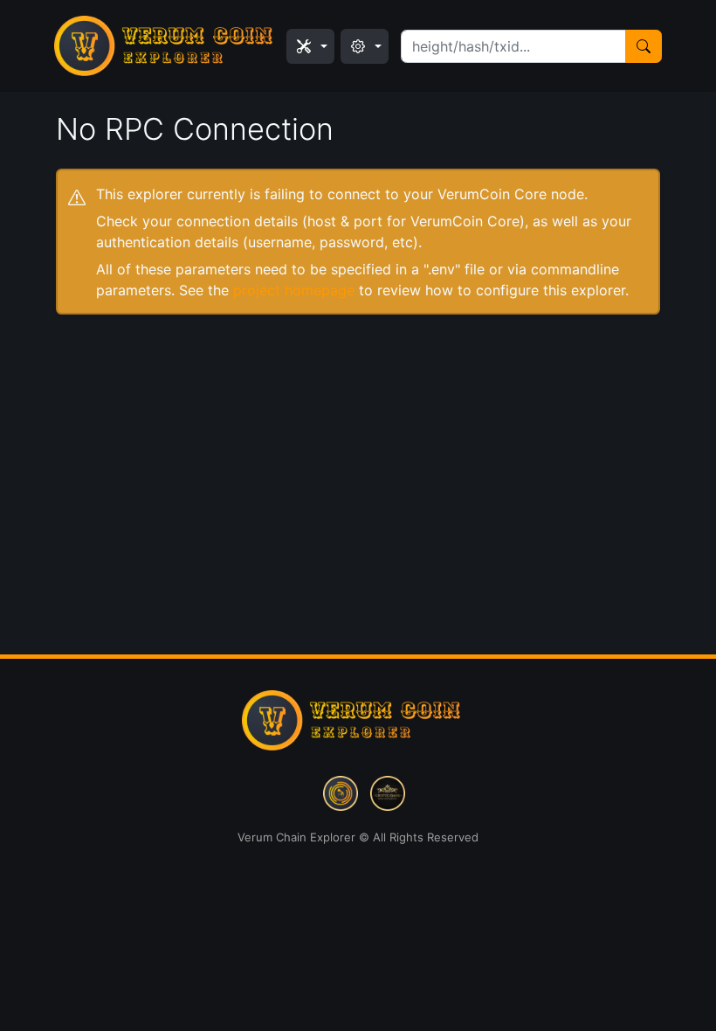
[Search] (643, 46)
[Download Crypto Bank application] (387, 791)
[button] (310, 46)
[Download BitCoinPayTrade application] (340, 791)
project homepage (294, 290)
